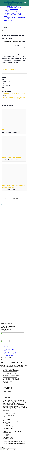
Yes (9, 424)
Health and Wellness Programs (17, 93)
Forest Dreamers (14, 9)
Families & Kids (8, 10)
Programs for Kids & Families (14, 11)
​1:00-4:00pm (11, 415)
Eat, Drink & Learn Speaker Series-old (16, 17)
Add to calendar (9, 69)
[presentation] (14, 118)
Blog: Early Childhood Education (15, 7)
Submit (2, 447)
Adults (5, 16)
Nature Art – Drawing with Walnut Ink (11, 157)
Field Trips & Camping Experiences (12, 13)
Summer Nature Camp (9, 18)
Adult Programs (5, 93)
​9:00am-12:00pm (12, 413)
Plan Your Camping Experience (14, 14)
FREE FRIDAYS (5, 130)
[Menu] (25, 3)
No (9, 425)
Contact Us (6, 347)
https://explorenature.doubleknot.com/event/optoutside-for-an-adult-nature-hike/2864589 (13, 98)
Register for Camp (8, 20)
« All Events (5, 27)
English (7, 449)
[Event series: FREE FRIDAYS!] (19, 132)
